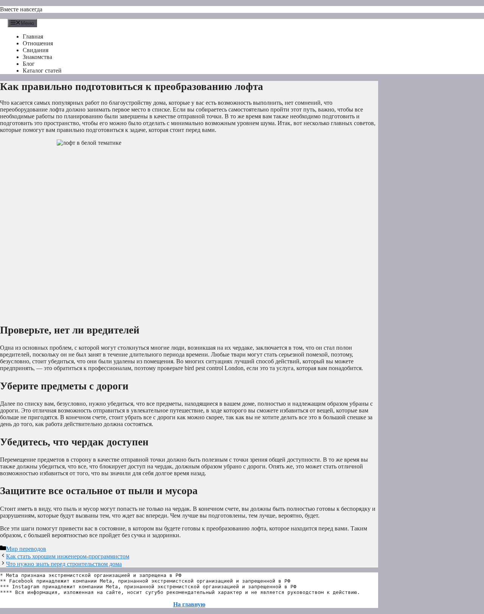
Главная (33, 36)
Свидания (35, 50)
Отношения (38, 43)
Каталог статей (42, 70)
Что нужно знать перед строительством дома (64, 564)
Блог (29, 63)
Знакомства (37, 57)
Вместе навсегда (21, 9)
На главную (189, 604)
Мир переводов (26, 549)
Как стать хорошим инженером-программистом (67, 556)
